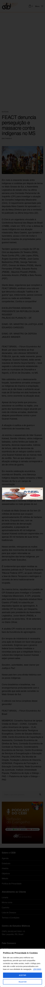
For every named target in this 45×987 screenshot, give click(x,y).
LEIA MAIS (37, 969)
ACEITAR (22, 975)
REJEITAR (23, 982)
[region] (22, 968)
